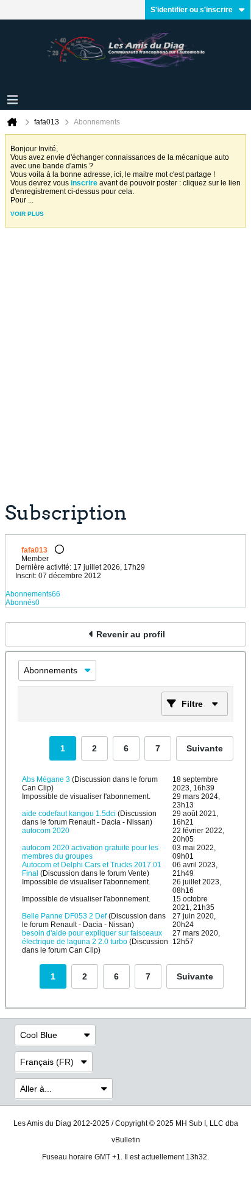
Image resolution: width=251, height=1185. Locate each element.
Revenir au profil (130, 634)
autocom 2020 (45, 830)
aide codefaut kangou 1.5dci (69, 813)
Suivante (204, 748)
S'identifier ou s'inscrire (191, 9)
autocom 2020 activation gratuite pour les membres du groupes (90, 852)
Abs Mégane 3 (46, 779)
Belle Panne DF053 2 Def (64, 916)
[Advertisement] (125, 369)
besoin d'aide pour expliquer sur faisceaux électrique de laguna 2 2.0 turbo (92, 937)
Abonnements (28, 594)
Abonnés (20, 602)
